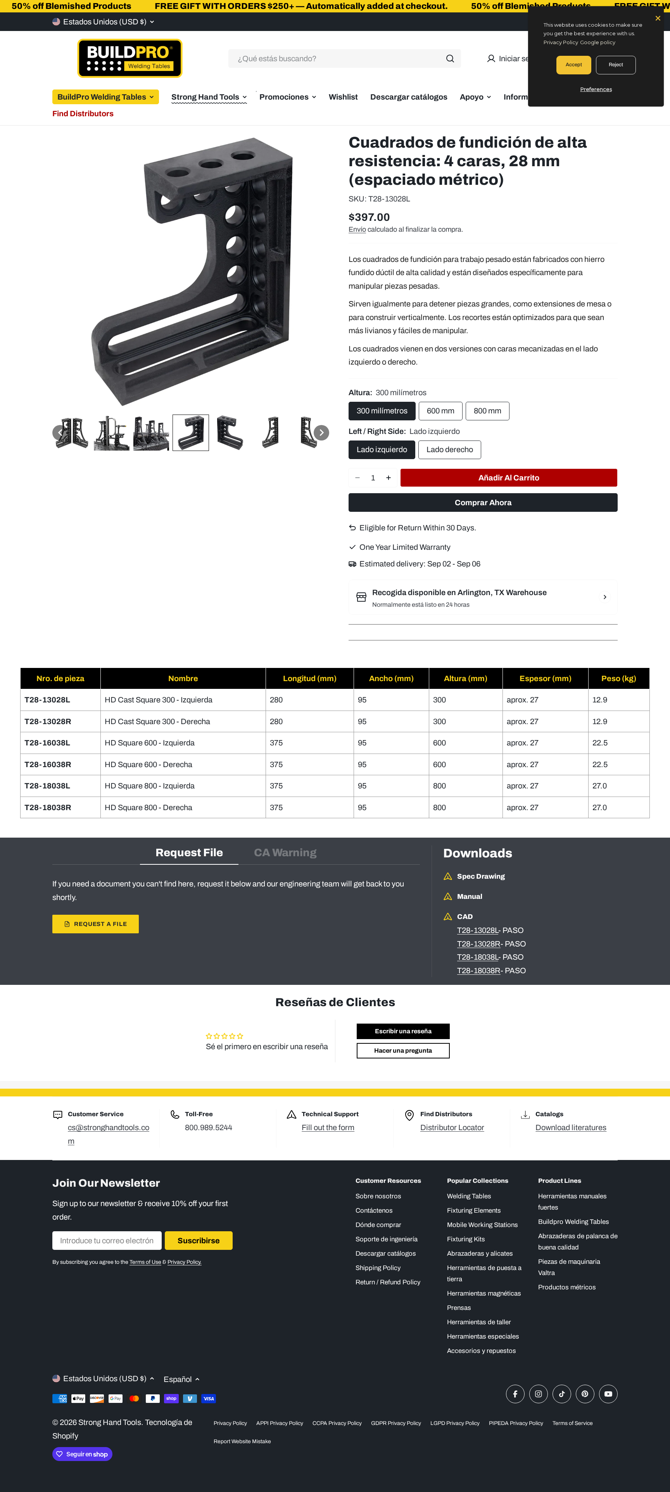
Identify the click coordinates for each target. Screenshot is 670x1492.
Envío (357, 229)
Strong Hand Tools (109, 1422)
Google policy (597, 42)
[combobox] (344, 58)
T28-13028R (479, 944)
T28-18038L (477, 957)
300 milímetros (382, 410)
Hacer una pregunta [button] (403, 1050)
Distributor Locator (452, 1127)
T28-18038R (479, 970)
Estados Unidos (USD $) (105, 22)
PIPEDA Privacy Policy (516, 1423)
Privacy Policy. (185, 1262)
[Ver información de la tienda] (605, 597)
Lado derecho (450, 449)
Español (178, 1379)
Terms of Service (573, 1423)
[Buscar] (450, 58)
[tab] (189, 855)
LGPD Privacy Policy (455, 1423)
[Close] (658, 17)
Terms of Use (145, 1262)
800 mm (487, 410)
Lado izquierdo (382, 449)
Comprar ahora (483, 502)
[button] (60, 433)
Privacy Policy (230, 1423)
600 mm (440, 410)
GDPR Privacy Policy (396, 1423)
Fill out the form (328, 1127)
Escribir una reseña (403, 1031)
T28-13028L (477, 930)
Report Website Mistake (242, 1441)
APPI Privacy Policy (279, 1423)
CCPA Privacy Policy (337, 1423)
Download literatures (570, 1127)
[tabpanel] (236, 905)
